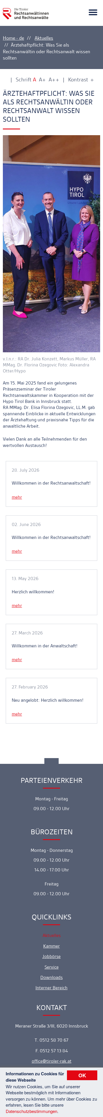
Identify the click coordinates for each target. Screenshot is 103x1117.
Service (52, 967)
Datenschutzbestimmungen (31, 1111)
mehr (17, 497)
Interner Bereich (51, 988)
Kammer (51, 946)
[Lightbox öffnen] (51, 243)
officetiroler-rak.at (52, 1061)
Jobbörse (51, 956)
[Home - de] (26, 10)
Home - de (13, 38)
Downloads (51, 977)
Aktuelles (44, 38)
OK (82, 1075)
